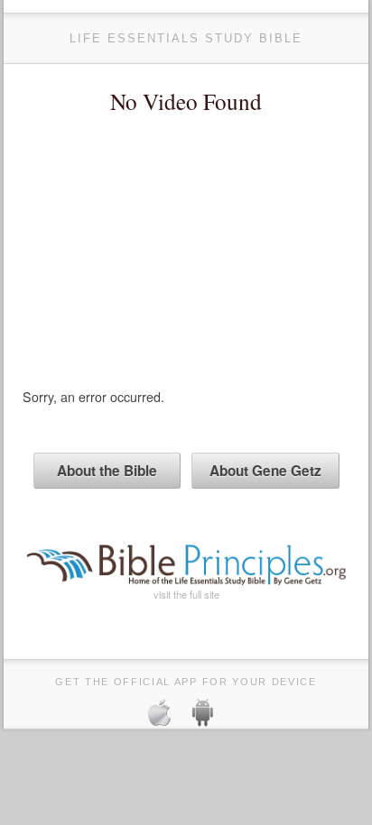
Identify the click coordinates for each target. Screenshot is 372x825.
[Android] (210, 715)
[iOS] (167, 715)
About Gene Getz (265, 471)
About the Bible (107, 471)
